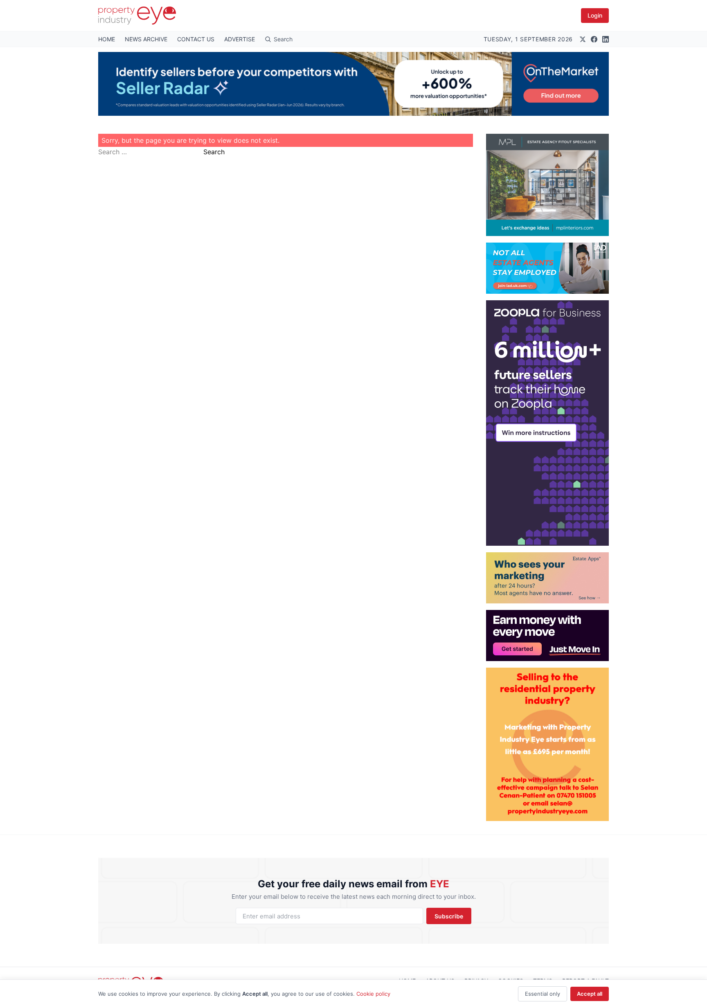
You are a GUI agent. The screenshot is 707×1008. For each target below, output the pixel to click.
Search (214, 152)
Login (595, 15)
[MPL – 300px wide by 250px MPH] (547, 185)
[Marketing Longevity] (547, 577)
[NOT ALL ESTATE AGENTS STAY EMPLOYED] (547, 268)
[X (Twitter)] (582, 39)
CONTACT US (195, 39)
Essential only (542, 993)
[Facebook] (594, 39)
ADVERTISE (239, 39)
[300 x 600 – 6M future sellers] (547, 423)
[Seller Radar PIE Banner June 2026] (353, 84)
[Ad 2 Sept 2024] (547, 744)
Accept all (589, 993)
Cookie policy (373, 993)
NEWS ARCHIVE (146, 39)
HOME (106, 39)
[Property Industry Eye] (137, 16)
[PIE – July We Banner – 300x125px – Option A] (547, 635)
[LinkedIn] (605, 39)
